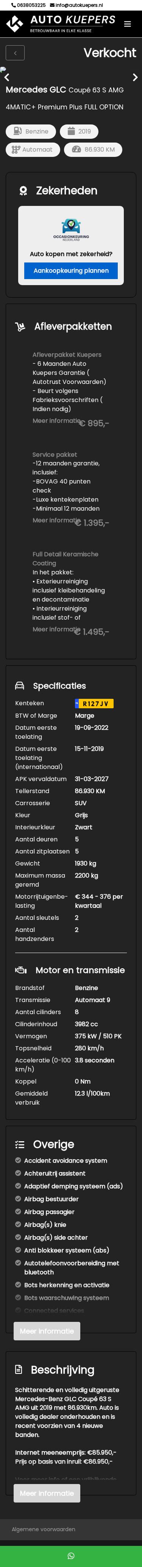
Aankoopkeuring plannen (71, 270)
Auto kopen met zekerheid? (71, 254)
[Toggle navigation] (127, 24)
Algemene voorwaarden (43, 1529)
